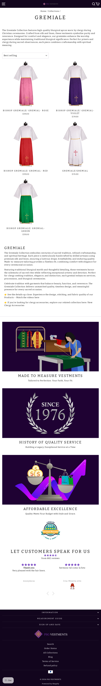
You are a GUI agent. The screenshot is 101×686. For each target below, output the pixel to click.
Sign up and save (50, 625)
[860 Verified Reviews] (50, 541)
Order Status (50, 648)
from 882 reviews (50, 558)
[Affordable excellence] (50, 480)
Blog (50, 657)
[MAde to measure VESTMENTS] (50, 346)
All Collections (50, 653)
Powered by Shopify (50, 684)
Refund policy (50, 665)
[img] (50, 555)
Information (50, 612)
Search (50, 644)
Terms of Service (50, 661)
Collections (53, 11)
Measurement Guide (49, 619)
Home (43, 11)
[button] (48, 593)
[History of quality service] (50, 413)
